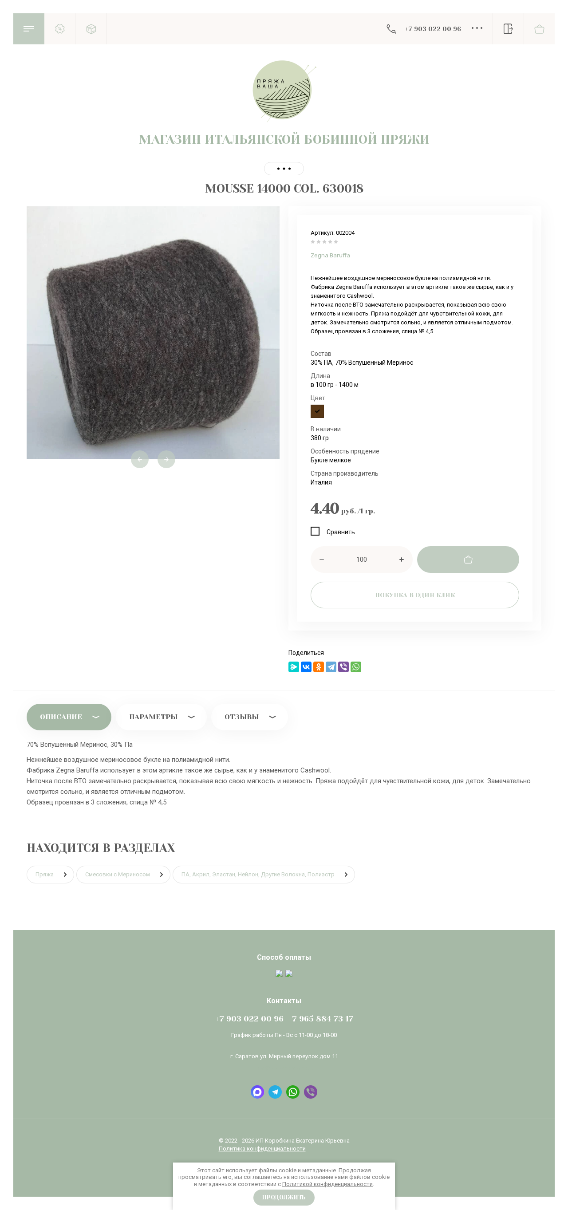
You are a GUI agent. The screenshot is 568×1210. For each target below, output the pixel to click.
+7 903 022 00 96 (433, 28)
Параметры (153, 717)
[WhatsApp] (356, 667)
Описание (61, 717)
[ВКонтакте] (306, 667)
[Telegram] (331, 667)
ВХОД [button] (508, 28)
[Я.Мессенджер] (293, 667)
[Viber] (343, 667)
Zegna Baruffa (330, 255)
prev (140, 459)
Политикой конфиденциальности (327, 1184)
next (166, 459)
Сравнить (341, 532)
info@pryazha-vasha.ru (284, 1067)
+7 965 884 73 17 (320, 1018)
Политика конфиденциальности (262, 1148)
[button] (28, 28)
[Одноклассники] (318, 667)
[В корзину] (468, 559)
